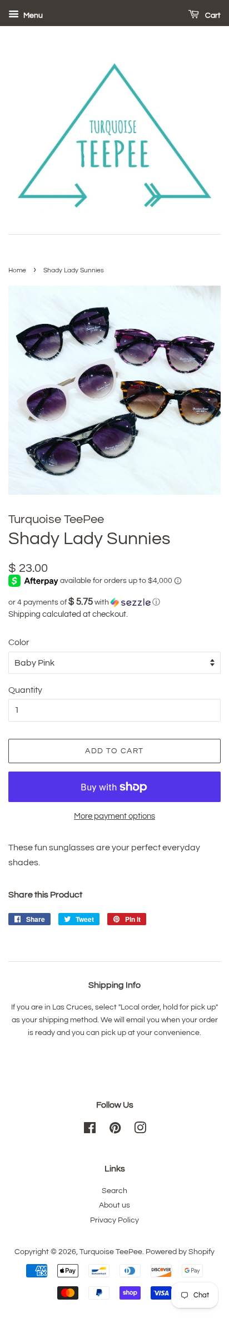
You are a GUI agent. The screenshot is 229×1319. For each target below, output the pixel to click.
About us (114, 1205)
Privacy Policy (114, 1220)
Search (114, 1191)
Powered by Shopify (180, 1252)
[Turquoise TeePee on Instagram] (140, 1130)
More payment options (114, 816)
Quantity (25, 690)
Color (18, 642)
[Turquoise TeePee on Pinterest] (115, 1130)
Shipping (24, 614)
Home (17, 270)
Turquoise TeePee (110, 1252)
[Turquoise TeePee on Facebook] (89, 1130)
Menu (32, 15)
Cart (212, 15)
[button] (114, 602)
